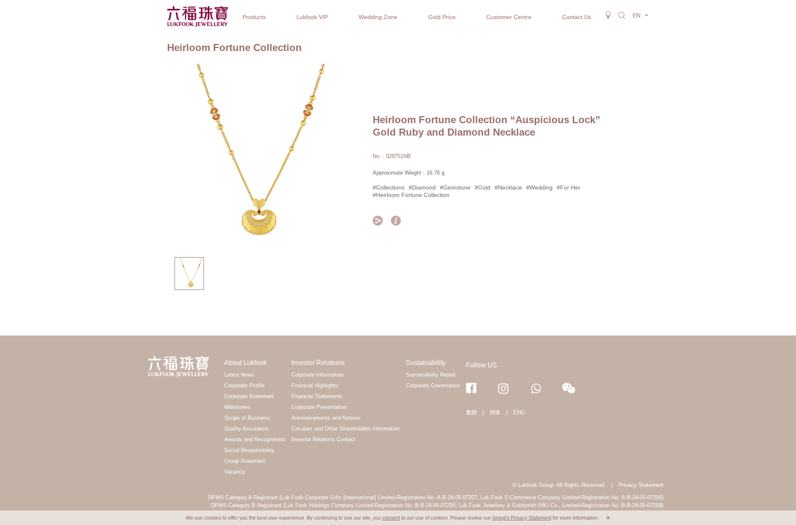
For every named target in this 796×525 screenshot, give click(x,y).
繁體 (471, 412)
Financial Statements (316, 396)
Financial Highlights (314, 385)
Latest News (239, 375)
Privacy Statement (641, 485)
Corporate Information (317, 375)
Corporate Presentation (319, 407)
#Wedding (539, 187)
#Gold (482, 187)
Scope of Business (247, 418)
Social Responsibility (249, 450)
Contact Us (576, 17)
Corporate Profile (244, 385)
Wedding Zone (378, 17)
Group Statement (244, 461)
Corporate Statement (249, 396)
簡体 (495, 412)
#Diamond (422, 187)
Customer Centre (508, 17)
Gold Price (442, 17)
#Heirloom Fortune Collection (411, 195)
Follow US (481, 365)
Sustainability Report (431, 375)
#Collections (389, 187)
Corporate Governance (433, 385)
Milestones (237, 407)
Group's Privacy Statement (521, 518)
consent (391, 518)
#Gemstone (455, 187)
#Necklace (508, 187)
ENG (519, 412)
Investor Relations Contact (323, 439)
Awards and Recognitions (254, 439)
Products (254, 17)
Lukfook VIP (312, 17)
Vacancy (234, 472)
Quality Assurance (246, 428)
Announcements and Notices (326, 418)
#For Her (568, 187)
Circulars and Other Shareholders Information (345, 428)
